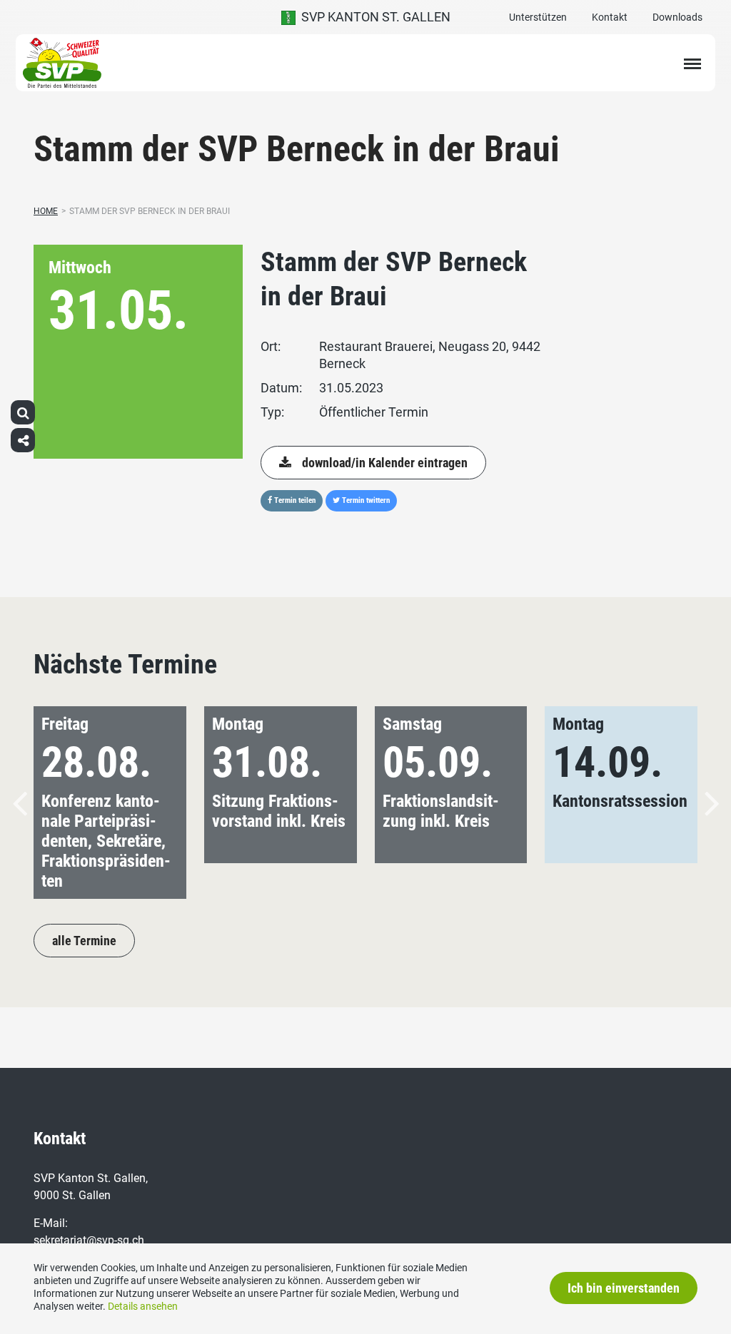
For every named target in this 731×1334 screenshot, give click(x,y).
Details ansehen (143, 1306)
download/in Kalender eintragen (385, 462)
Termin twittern (365, 500)
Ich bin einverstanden (624, 1287)
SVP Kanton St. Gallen (373, 16)
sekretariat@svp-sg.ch (89, 1240)
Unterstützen (538, 17)
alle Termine (84, 940)
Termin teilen (294, 500)
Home (46, 211)
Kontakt (609, 17)
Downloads (677, 17)
